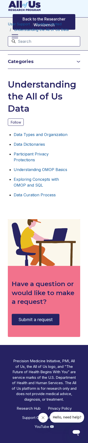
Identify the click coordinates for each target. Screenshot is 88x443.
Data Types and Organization (40, 134)
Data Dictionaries (29, 144)
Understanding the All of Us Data (41, 29)
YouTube (42, 426)
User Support (19, 24)
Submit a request (36, 319)
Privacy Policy (60, 408)
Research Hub (29, 408)
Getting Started (49, 24)
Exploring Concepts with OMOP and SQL (36, 182)
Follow (16, 122)
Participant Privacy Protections (31, 157)
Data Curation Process (35, 194)
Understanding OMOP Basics (40, 169)
